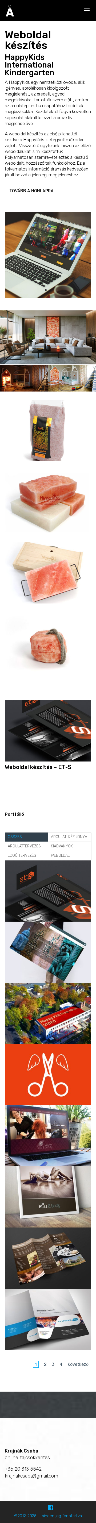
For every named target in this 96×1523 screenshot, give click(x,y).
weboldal (60, 855)
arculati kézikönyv (69, 837)
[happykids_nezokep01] (48, 298)
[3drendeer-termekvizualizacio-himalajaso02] (48, 603)
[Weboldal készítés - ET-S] (48, 761)
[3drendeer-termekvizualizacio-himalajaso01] (48, 674)
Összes (15, 837)
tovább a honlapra (31, 190)
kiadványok (62, 846)
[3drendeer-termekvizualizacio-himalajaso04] (48, 532)
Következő (78, 1364)
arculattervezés (24, 846)
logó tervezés (22, 855)
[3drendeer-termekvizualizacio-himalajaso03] (48, 461)
